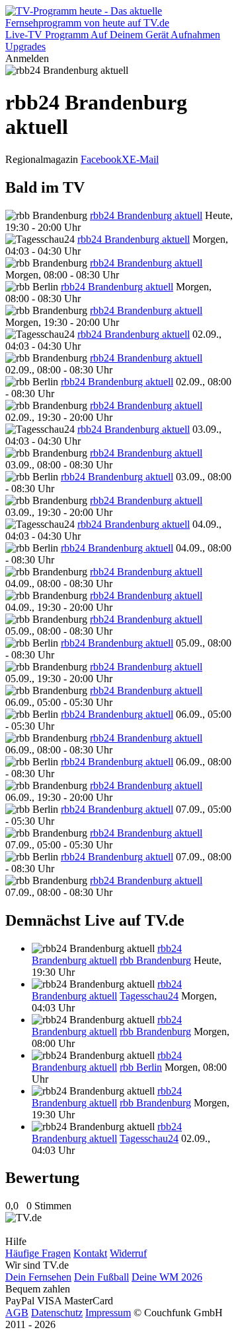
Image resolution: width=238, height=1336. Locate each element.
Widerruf (128, 1253)
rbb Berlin (141, 1067)
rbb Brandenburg (155, 960)
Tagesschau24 (149, 996)
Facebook (101, 159)
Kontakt (90, 1253)
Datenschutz (57, 1312)
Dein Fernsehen (38, 1277)
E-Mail (144, 159)
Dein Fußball (101, 1277)
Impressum (108, 1312)
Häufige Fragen (38, 1253)
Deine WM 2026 (167, 1277)
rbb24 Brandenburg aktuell (146, 215)
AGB (16, 1312)
